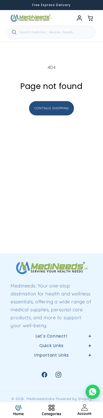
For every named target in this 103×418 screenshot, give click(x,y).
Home (51, 364)
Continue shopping (51, 108)
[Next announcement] (92, 5)
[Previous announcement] (10, 5)
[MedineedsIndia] (31, 18)
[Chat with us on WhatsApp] (93, 392)
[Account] (79, 18)
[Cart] (90, 18)
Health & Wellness (51, 376)
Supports (51, 389)
